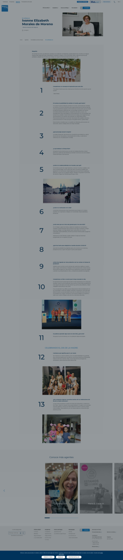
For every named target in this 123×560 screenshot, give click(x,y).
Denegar (60, 557)
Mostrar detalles (74, 557)
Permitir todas (48, 557)
